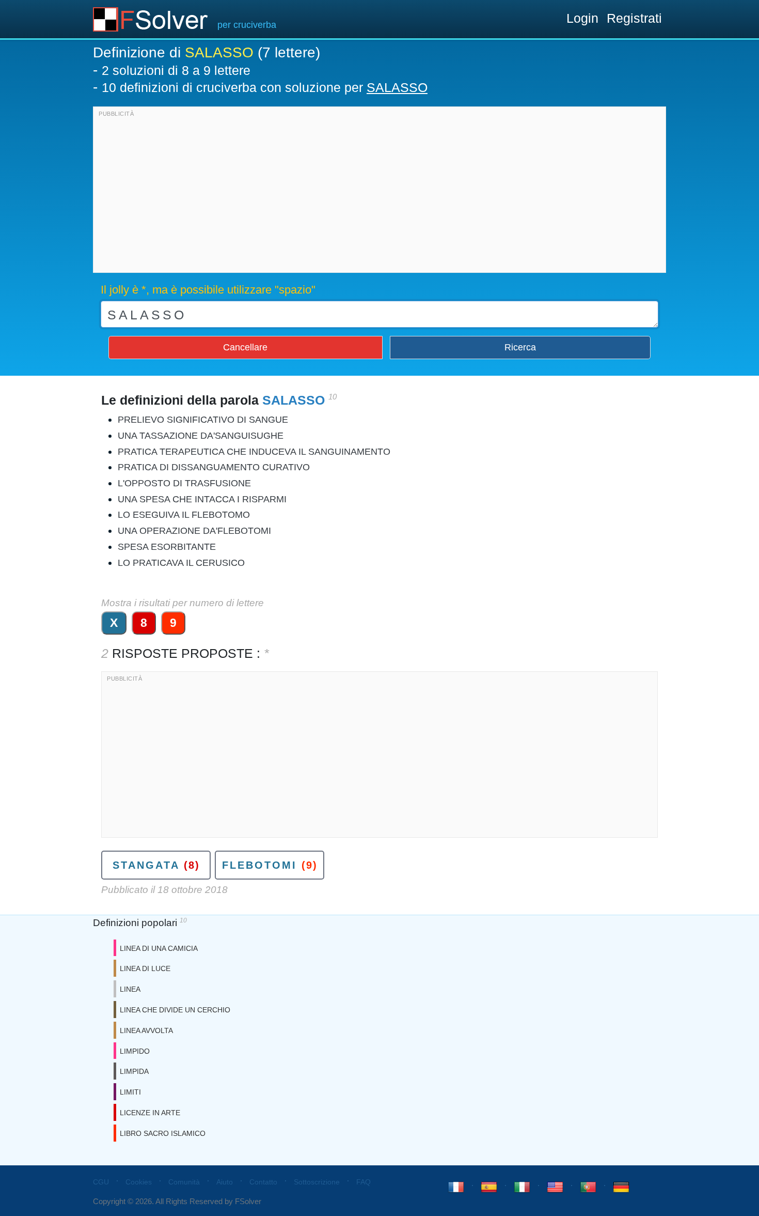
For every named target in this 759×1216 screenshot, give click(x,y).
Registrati (634, 18)
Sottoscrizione (317, 1182)
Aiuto (224, 1182)
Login (582, 18)
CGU (101, 1182)
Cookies (138, 1182)
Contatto (263, 1182)
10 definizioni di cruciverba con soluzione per (265, 87)
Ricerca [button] (520, 347)
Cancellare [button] (245, 347)
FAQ (363, 1182)
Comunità (184, 1182)
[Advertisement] (379, 192)
